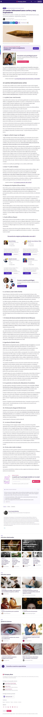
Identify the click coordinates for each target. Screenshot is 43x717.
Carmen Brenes (31, 259)
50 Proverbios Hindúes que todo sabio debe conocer (16, 562)
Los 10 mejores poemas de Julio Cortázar (22, 182)
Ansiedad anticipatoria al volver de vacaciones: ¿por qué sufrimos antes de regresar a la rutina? (31, 592)
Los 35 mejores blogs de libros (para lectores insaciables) (26, 561)
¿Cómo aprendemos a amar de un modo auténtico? (31, 638)
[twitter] (11, 23)
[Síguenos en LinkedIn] (8, 707)
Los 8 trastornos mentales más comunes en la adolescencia (10, 638)
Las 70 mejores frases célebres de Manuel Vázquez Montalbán (6, 562)
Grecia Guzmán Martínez (9, 18)
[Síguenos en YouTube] (13, 707)
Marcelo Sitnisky (12, 241)
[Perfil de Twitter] (4, 528)
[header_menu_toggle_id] (1, 1)
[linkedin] (13, 23)
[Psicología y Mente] (21, 1)
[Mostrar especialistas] (3, 666)
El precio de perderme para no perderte (10, 611)
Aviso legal (28, 713)
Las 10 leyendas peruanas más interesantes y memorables (27, 78)
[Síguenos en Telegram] (15, 707)
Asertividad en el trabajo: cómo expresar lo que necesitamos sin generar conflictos (11, 591)
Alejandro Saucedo (13, 259)
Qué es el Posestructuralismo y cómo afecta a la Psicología (30, 544)
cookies (36, 713)
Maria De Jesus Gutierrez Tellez (34, 241)
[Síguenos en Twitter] (6, 707)
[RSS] (17, 707)
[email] (16, 23)
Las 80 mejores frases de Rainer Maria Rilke (36, 562)
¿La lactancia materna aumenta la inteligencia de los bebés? (9, 657)
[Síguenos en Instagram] (10, 707)
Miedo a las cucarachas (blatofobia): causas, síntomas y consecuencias (30, 657)
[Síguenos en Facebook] (4, 707)
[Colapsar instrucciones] (38, 489)
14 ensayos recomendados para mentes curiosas (11, 545)
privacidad (32, 713)
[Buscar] (31, 1)
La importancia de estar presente (30, 611)
